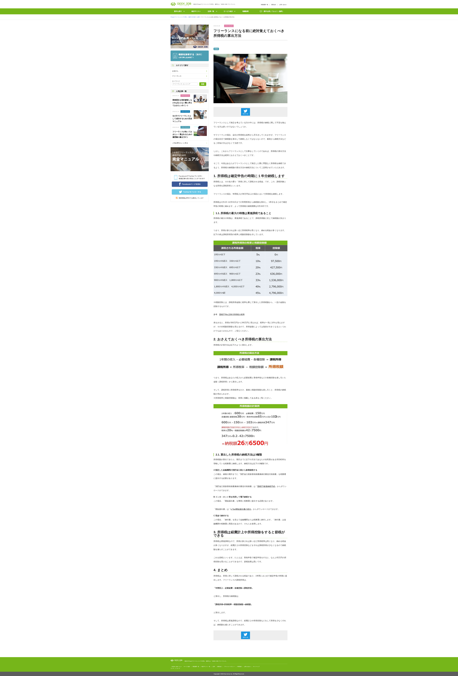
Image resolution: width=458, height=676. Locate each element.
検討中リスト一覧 (206, 666)
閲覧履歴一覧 (264, 4)
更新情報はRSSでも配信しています (191, 198)
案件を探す (178, 11)
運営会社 (273, 4)
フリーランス (176, 76)
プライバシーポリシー (229, 666)
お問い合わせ (282, 4)
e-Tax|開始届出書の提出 (241, 509)
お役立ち (175, 71)
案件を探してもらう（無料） (274, 11)
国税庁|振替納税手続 (266, 486)
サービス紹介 (228, 11)
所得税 (216, 49)
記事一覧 (211, 11)
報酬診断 (245, 11)
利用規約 (239, 666)
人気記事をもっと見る (180, 143)
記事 (214, 666)
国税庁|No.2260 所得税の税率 (232, 314)
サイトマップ (256, 666)
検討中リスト (196, 11)
